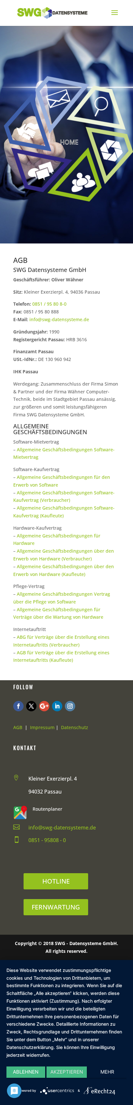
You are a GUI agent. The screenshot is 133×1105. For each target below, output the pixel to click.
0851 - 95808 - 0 (47, 840)
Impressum (42, 727)
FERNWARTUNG (56, 907)
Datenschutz (74, 727)
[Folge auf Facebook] (18, 706)
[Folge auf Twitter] (31, 706)
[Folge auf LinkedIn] (57, 706)
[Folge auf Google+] (44, 706)
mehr (107, 1072)
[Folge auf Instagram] (70, 706)
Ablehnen (25, 1072)
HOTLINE (56, 881)
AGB (17, 727)
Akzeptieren (66, 1072)
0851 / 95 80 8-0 (49, 304)
